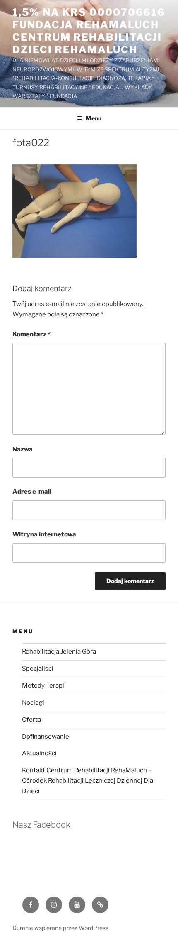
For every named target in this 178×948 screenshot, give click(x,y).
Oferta (31, 719)
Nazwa (22, 449)
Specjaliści (37, 668)
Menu (93, 118)
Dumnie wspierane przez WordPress (60, 927)
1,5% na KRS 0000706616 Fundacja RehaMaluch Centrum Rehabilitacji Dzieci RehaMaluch (88, 31)
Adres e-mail (31, 491)
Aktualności (39, 753)
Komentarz (31, 334)
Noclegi (33, 702)
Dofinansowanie (45, 736)
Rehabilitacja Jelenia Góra (59, 651)
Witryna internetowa (44, 534)
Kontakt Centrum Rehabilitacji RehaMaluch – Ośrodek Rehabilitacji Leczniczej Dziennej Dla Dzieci (87, 781)
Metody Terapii (44, 685)
